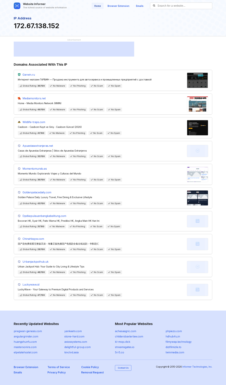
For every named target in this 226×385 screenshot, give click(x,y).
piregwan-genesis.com (28, 331)
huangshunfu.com (25, 341)
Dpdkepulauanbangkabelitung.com (44, 216)
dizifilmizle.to (173, 347)
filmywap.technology (179, 341)
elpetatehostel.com (25, 352)
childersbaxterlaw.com (129, 336)
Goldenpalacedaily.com (37, 192)
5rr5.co (119, 352)
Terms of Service (58, 367)
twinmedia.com (175, 352)
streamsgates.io (124, 347)
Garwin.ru (29, 74)
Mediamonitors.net (34, 98)
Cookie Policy (90, 367)
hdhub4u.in (173, 336)
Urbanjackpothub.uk (35, 261)
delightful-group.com (77, 347)
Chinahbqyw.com (33, 238)
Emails (139, 5)
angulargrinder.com (26, 336)
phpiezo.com (174, 331)
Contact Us (123, 368)
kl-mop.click (122, 341)
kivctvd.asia (71, 352)
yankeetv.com (73, 331)
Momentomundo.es (35, 168)
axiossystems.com (75, 341)
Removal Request (92, 372)
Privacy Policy (56, 372)
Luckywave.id (31, 284)
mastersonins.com (25, 347)
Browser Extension (118, 5)
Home (97, 5)
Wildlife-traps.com (34, 122)
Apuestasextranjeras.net (38, 145)
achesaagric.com (125, 331)
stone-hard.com (74, 336)
